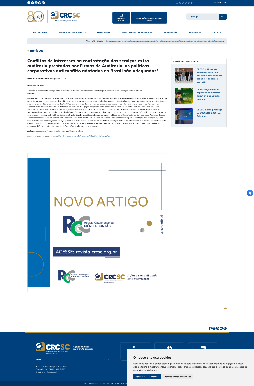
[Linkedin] (43, 2)
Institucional (40, 32)
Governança (195, 32)
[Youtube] (40, 2)
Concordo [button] (140, 377)
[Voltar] (225, 309)
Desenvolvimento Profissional (136, 32)
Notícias (100, 41)
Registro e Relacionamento (72, 32)
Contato (216, 32)
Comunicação (170, 32)
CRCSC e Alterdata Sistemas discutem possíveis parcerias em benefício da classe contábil (209, 75)
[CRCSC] (67, 16)
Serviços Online (121, 17)
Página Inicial (90, 41)
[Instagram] (36, 2)
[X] (33, 2)
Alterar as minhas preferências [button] (177, 377)
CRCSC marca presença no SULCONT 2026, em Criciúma (209, 112)
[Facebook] (29, 2)
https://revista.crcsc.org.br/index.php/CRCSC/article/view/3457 (84, 136)
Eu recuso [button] (154, 377)
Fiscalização (103, 32)
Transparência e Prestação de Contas (148, 17)
